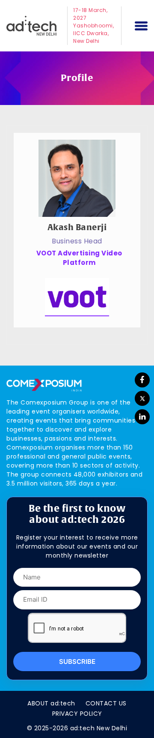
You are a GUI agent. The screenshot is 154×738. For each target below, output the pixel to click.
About (51, 703)
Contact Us (106, 703)
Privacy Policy (77, 713)
